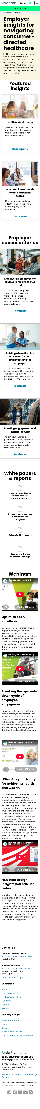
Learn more (20, 216)
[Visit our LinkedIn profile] (20, 1094)
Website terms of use (12, 1031)
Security (5, 1028)
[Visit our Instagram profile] (30, 1094)
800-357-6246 (9, 956)
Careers (5, 1004)
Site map (6, 1008)
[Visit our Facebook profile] (9, 1094)
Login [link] (24, 3)
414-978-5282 (25, 968)
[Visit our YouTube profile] (25, 1094)
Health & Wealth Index (12, 997)
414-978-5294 (25, 956)
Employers (8, 12)
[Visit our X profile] (14, 1094)
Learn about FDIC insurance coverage (19, 1074)
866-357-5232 (9, 968)
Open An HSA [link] (20, 8)
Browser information (11, 1020)
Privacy (5, 1024)
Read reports (20, 149)
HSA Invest (7, 1000)
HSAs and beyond (10, 993)
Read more (20, 310)
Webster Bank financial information (18, 1035)
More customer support (13, 977)
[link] (30, 3)
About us (6, 989)
